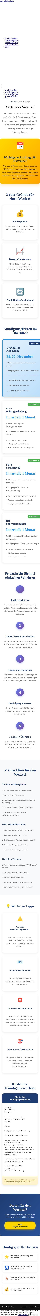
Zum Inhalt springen (7, 1)
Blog (6, 47)
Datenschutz (34, 1307)
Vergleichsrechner (11, 38)
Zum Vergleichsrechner (20, 1225)
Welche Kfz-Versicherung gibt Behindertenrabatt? (18, 1268)
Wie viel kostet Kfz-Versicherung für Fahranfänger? (19, 1289)
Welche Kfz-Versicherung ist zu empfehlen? (18, 1257)
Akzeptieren (33, 1315)
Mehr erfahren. (23, 1315)
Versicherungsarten (11, 41)
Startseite (13, 102)
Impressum (24, 1307)
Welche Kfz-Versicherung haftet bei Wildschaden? (20, 1278)
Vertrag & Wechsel (11, 45)
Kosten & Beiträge (11, 43)
